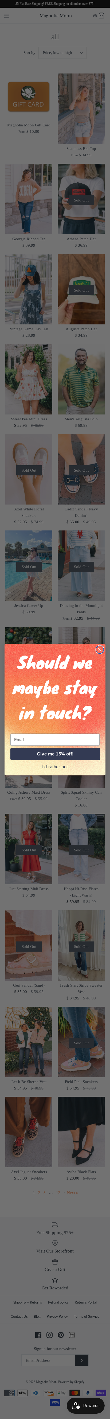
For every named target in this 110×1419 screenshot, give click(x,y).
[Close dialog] (100, 649)
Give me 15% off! (55, 753)
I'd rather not (55, 767)
